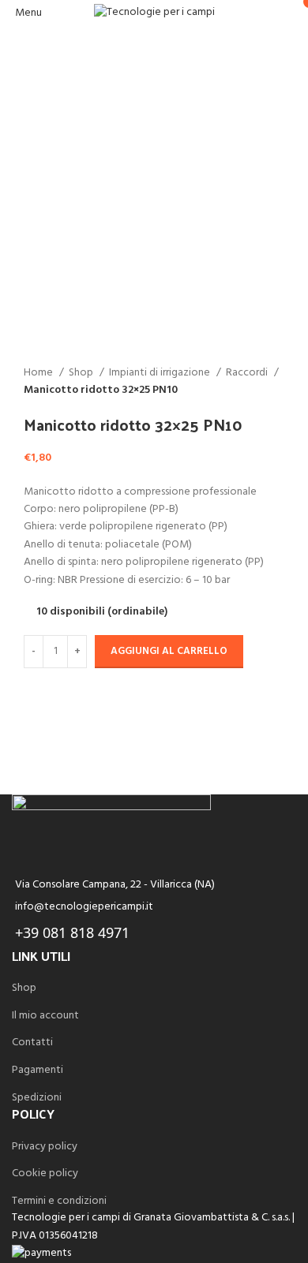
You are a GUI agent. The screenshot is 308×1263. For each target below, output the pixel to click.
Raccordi (248, 373)
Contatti (32, 1043)
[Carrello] (295, 13)
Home (39, 373)
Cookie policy (45, 1174)
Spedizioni (37, 1098)
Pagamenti (37, 1070)
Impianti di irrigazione (160, 373)
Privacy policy (44, 1147)
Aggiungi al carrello (169, 651)
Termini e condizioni (59, 1201)
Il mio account (45, 1016)
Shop (82, 373)
